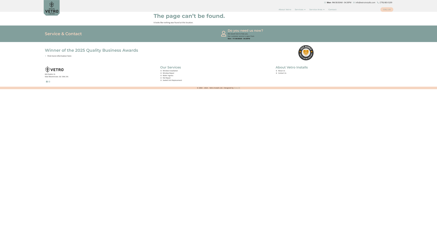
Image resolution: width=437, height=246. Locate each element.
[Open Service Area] (324, 9)
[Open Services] (305, 9)
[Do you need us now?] (223, 34)
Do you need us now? (245, 30)
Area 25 (237, 88)
